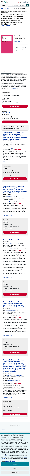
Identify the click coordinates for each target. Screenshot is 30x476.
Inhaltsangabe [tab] (5, 71)
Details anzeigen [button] (14, 88)
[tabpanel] (14, 81)
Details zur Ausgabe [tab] (17, 71)
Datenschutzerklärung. (10, 461)
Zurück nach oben (15, 425)
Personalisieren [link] (15, 472)
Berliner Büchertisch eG (12, 380)
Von (17, 48)
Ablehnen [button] (15, 468)
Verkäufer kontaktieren (7, 161)
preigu (8, 315)
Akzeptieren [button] (15, 464)
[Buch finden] (27, 5)
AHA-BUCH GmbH (11, 248)
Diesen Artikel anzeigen (7, 96)
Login (24, 2)
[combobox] (17, 5)
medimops (9, 148)
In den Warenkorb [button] (15, 106)
